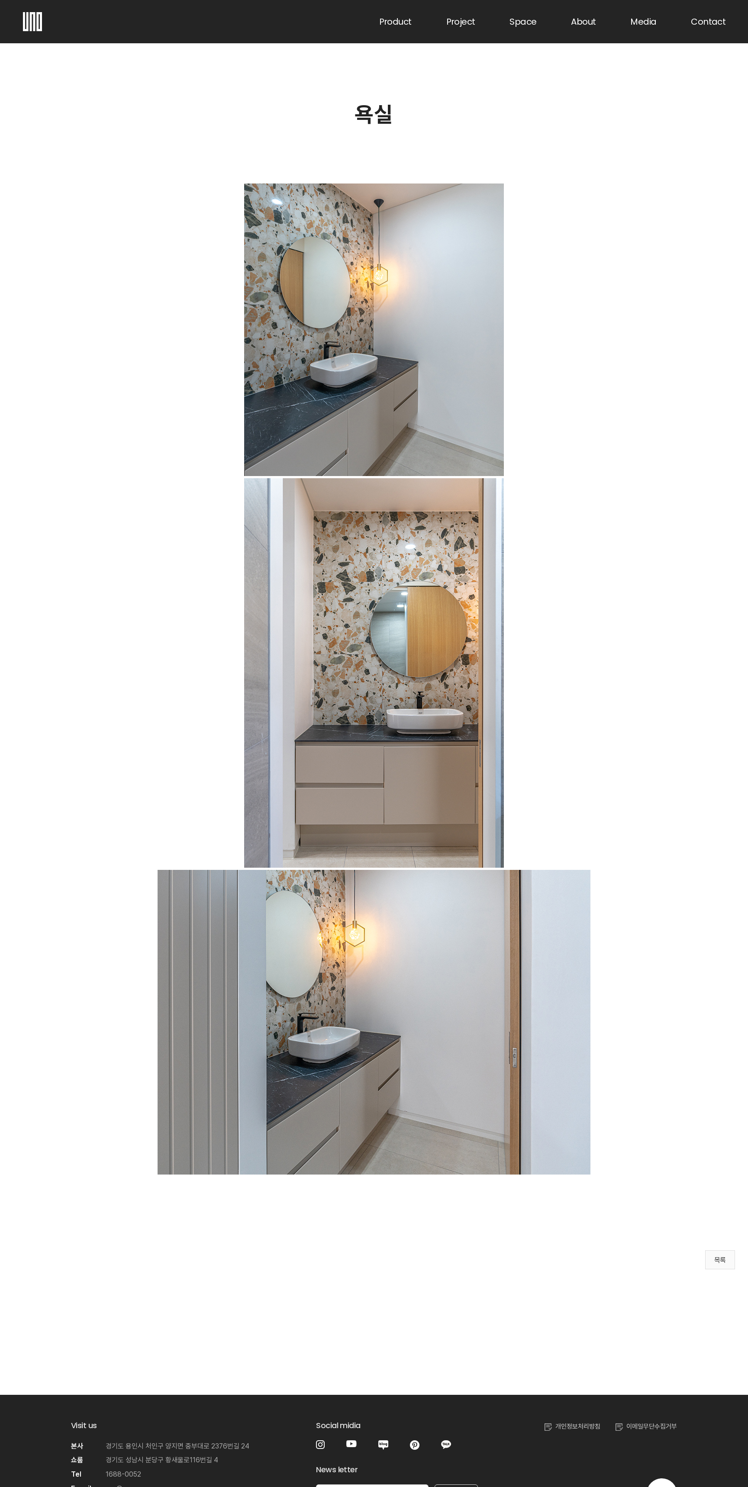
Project (460, 22)
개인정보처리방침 (577, 1426)
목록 (720, 1260)
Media (643, 22)
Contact (708, 22)
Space (522, 22)
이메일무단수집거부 (651, 1426)
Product (395, 22)
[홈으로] (32, 17)
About (583, 22)
